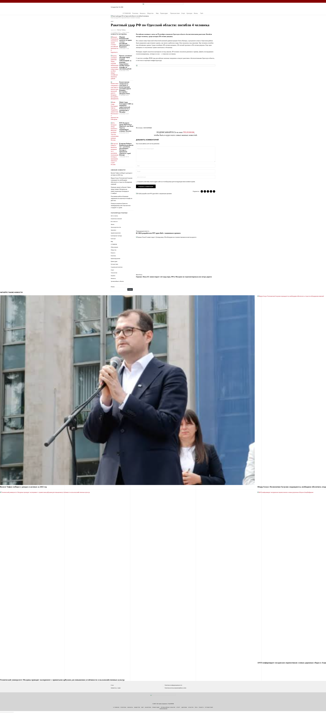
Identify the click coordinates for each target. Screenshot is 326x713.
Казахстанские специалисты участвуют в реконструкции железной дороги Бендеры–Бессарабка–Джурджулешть (125, 87)
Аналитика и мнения (116, 219)
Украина (113, 276)
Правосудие (114, 261)
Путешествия (114, 264)
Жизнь (112, 224)
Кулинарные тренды (116, 236)
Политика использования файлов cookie (175, 688)
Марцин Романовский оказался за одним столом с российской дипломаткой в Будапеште (125, 42)
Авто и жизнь (114, 216)
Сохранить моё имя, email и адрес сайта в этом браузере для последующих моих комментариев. (166, 182)
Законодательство (116, 227)
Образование (114, 247)
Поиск (113, 287)
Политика (113, 256)
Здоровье (113, 230)
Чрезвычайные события (117, 281)
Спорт (112, 270)
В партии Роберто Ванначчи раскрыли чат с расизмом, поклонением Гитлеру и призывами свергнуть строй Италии (126, 149)
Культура (113, 239)
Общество (113, 250)
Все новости (114, 221)
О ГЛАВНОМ (114, 244)
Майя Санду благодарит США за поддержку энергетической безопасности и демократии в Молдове (126, 107)
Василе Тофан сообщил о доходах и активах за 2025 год (23, 487)
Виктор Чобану (121, 30)
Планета (113, 253)
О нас (112, 685)
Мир (112, 21)
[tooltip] (204, 1)
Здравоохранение (116, 233)
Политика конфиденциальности (173, 685)
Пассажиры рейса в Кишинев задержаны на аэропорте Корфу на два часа (121, 198)
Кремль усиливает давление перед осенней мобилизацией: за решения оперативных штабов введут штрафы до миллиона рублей (125, 62)
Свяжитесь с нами (115, 688)
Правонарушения (115, 258)
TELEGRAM (188, 132)
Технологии (114, 273)
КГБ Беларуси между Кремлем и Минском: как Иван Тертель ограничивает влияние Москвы (126, 127)
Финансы (113, 278)
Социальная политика (116, 267)
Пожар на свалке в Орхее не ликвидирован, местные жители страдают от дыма (120, 206)
